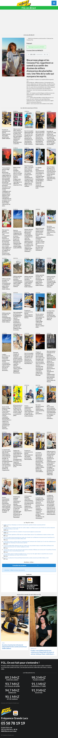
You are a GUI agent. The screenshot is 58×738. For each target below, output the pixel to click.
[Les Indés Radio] (29, 583)
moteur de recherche (20, 570)
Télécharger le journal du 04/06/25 (36, 47)
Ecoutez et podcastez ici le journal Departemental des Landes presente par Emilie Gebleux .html (25, 557)
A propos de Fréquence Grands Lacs (10, 703)
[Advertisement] (29, 21)
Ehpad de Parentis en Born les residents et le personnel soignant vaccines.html (22, 531)
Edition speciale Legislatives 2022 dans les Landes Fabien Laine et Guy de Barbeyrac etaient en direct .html (28, 534)
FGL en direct (29, 7)
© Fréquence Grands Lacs (7, 735)
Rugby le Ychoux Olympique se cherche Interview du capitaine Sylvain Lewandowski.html (24, 524)
